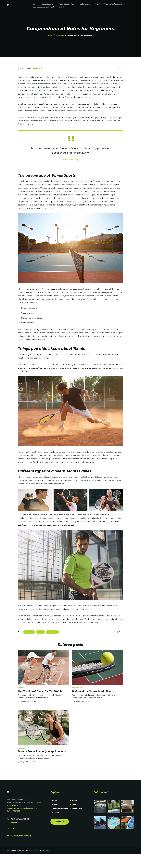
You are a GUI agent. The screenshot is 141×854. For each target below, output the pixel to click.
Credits (48, 850)
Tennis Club (37, 69)
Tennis (75, 800)
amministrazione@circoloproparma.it (22, 808)
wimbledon (52, 632)
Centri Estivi (77, 808)
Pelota (75, 804)
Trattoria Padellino (60, 808)
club (40, 632)
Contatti (55, 812)
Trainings (22, 748)
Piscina (55, 804)
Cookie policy (25, 835)
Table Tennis (77, 688)
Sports (21, 688)
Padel (54, 800)
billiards (29, 632)
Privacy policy (13, 835)
